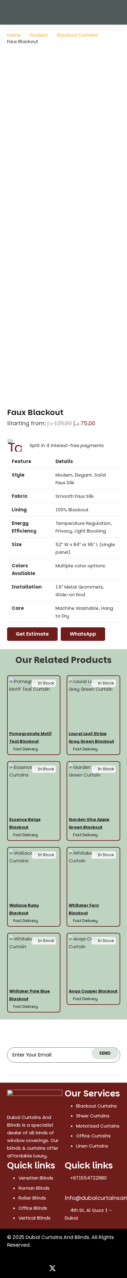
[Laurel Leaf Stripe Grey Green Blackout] (93, 715)
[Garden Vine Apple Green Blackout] (93, 801)
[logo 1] (35, 1099)
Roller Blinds (32, 1198)
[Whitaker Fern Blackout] (93, 887)
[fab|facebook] (40, 1269)
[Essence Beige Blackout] (34, 801)
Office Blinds (32, 1208)
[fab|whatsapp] (86, 1269)
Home (14, 35)
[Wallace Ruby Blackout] (34, 887)
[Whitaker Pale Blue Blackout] (34, 972)
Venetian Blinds (35, 1178)
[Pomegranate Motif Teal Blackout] (34, 715)
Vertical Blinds (34, 1218)
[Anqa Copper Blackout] (93, 972)
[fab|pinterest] (75, 1269)
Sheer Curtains (92, 1115)
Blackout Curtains (77, 35)
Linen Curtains (92, 1146)
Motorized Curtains (98, 1126)
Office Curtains (93, 1135)
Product (39, 35)
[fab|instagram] (64, 1269)
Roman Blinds (34, 1188)
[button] (118, 12)
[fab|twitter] (52, 1269)
